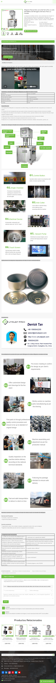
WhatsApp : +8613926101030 (11, 668)
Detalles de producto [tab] (7, 62)
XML (3, 678)
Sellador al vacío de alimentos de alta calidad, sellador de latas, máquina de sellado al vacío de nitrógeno (48, 639)
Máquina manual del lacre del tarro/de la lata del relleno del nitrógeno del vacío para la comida (28, 586)
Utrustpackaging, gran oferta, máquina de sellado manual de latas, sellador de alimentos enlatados (7, 639)
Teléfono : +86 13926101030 (10, 663)
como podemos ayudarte (10, 48)
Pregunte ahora (31, 31)
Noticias (10, 675)
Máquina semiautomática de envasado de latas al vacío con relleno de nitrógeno (21, 639)
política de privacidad (10, 678)
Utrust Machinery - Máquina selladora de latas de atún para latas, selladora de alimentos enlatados (35, 639)
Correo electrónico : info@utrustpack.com (14, 666)
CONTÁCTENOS (8, 57)
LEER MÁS (7, 643)
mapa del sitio (5, 675)
